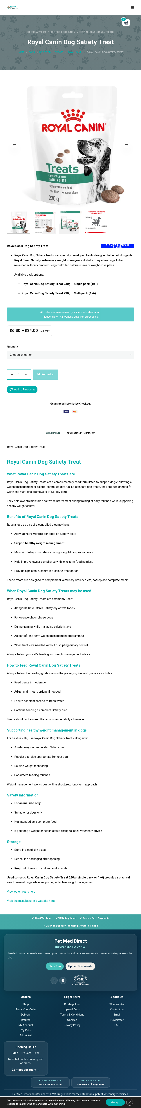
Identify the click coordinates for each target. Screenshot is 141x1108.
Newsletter (117, 1020)
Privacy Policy (72, 1025)
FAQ (117, 1025)
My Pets (26, 1030)
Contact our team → (26, 1069)
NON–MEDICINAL (79, 32)
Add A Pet (26, 1035)
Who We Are (116, 1004)
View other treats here (21, 891)
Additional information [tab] (80, 433)
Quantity (12, 346)
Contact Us (117, 1009)
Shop (26, 1004)
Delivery (25, 1014)
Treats (109, 32)
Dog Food (56, 32)
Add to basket (45, 374)
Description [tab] (53, 433)
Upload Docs (72, 1009)
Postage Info (72, 1004)
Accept (115, 1102)
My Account (26, 1025)
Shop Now (55, 966)
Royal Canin (97, 32)
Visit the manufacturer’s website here (31, 901)
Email (117, 1014)
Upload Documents (80, 966)
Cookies (72, 1020)
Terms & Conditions (72, 1014)
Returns (25, 1020)
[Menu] (132, 7)
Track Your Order (26, 1009)
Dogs (66, 32)
